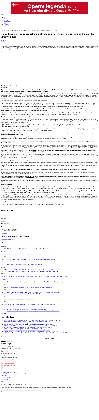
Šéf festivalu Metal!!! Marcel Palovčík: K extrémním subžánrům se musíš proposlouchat (25, 327)
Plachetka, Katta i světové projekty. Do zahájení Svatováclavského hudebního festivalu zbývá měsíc (31, 304)
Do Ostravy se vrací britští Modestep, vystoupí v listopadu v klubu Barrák (25, 309)
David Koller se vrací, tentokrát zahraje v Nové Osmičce (20, 299)
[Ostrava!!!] (4, 375)
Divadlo (6, 20)
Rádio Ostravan (7, 25)
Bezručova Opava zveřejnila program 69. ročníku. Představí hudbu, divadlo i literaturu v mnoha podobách (33, 292)
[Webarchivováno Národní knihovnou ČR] (9, 371)
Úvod (5, 17)
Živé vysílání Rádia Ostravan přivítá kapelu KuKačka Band (21, 293)
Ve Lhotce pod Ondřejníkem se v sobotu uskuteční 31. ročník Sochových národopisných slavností (31, 259)
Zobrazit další (4, 313)
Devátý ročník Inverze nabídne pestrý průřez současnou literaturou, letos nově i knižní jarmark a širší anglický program (36, 281)
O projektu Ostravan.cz (9, 377)
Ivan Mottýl (3, 40)
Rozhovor (3, 44)
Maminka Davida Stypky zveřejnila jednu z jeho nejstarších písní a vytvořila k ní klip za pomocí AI (31, 271)
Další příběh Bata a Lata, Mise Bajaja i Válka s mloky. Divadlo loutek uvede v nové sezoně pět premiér (32, 248)
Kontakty (6, 379)
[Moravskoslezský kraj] (21, 373)
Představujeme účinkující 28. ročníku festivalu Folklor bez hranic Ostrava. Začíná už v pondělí (30, 270)
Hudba (5, 18)
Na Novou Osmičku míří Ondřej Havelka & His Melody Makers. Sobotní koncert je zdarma (29, 287)
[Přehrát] (1, 227)
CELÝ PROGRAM (6, 233)
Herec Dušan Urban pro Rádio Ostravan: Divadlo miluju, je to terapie (24, 264)
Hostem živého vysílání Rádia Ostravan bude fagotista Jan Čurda (23, 254)
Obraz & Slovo (7, 21)
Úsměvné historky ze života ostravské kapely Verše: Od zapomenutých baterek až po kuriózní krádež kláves (33, 311)
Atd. (5, 23)
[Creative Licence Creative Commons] (8, 372)
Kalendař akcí (7, 24)
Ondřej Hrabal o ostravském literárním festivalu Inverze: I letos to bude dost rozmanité (25, 321)
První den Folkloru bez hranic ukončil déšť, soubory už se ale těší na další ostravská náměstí (26, 324)
